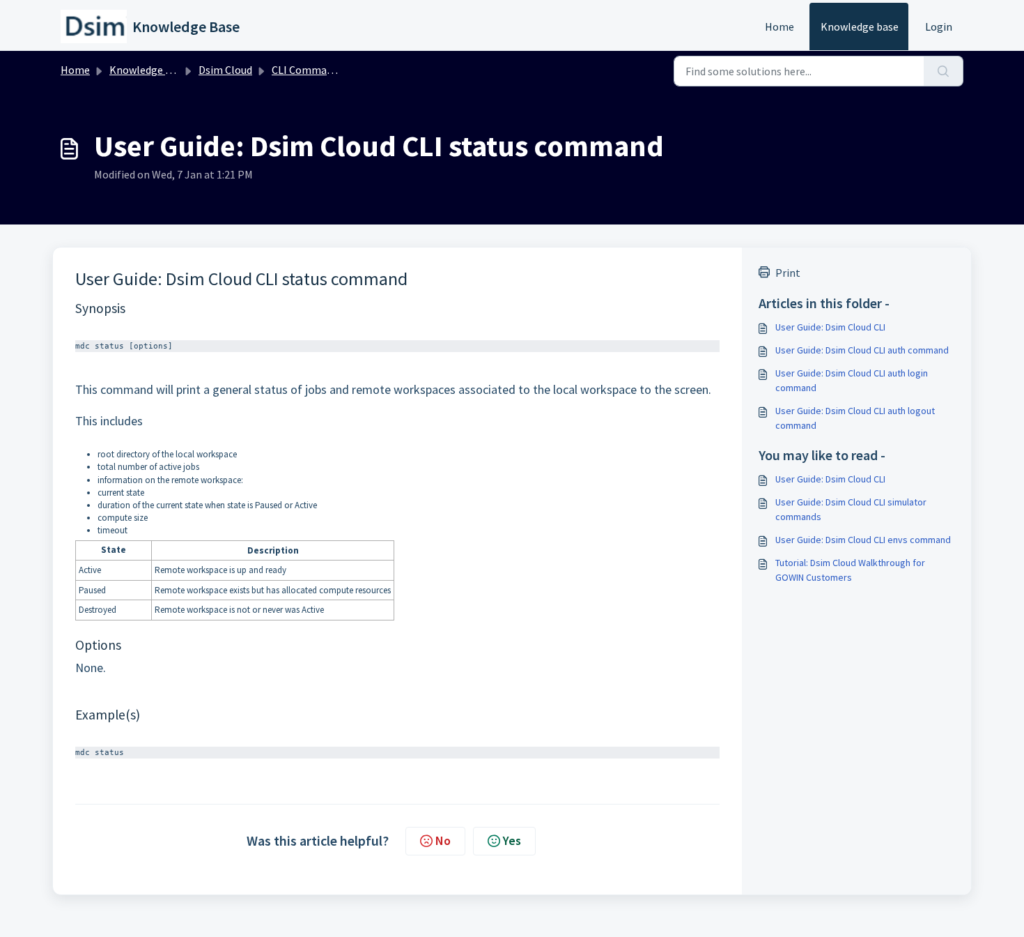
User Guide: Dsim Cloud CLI (830, 327)
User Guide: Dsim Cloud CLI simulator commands (850, 509)
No (443, 840)
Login (938, 26)
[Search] (943, 71)
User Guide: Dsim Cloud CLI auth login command (851, 380)
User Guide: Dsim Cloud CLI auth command (862, 350)
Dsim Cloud (225, 70)
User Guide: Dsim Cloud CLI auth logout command (855, 418)
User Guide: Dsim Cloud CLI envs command (863, 539)
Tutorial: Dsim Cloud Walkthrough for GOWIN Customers (850, 570)
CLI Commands (307, 70)
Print (787, 273)
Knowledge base (860, 26)
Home (779, 26)
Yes (512, 840)
